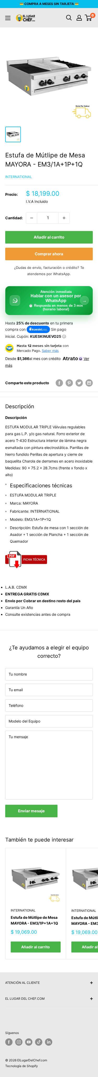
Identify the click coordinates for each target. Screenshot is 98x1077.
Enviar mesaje (31, 810)
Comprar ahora (49, 253)
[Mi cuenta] (79, 18)
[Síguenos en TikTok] (38, 1042)
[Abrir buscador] (69, 18)
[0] (88, 18)
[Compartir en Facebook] (59, 383)
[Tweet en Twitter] (79, 383)
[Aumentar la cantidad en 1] (64, 217)
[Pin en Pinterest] (69, 383)
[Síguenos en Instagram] (18, 1042)
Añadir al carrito (49, 237)
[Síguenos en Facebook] (9, 1042)
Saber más (50, 350)
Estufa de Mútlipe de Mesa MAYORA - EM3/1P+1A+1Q (34, 920)
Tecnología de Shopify (21, 1066)
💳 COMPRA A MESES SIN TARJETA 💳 (49, 4)
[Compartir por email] (89, 383)
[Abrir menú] (7, 18)
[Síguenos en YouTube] (28, 1042)
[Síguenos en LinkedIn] (48, 1042)
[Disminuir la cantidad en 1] (31, 217)
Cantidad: (14, 218)
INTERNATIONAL (18, 177)
